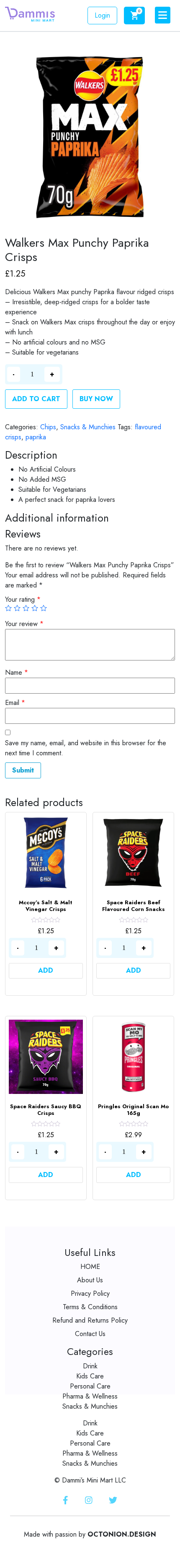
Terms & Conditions (90, 1307)
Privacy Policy (90, 1293)
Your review (24, 624)
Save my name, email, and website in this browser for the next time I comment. (85, 748)
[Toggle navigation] (162, 15)
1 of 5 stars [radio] (8, 608)
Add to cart (36, 399)
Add (45, 970)
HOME (90, 1266)
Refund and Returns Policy (90, 1320)
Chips (48, 427)
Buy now (96, 399)
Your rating (23, 599)
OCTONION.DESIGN (121, 1534)
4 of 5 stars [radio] (34, 608)
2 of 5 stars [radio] (17, 608)
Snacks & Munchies (88, 427)
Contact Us (90, 1334)
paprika (36, 437)
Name (16, 672)
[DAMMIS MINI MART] (30, 13)
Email (15, 702)
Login (102, 15)
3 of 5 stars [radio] (26, 608)
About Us (90, 1280)
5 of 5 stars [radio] (43, 608)
